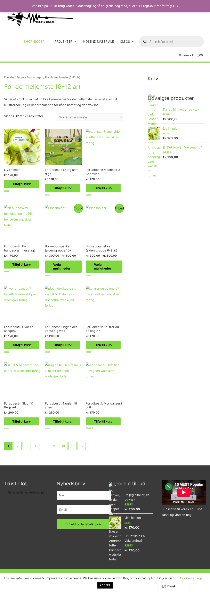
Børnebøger (34, 77)
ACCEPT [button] (105, 585)
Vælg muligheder (61, 267)
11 (72, 446)
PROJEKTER (63, 41)
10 (63, 446)
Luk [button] (175, 6)
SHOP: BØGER (34, 41)
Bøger (20, 77)
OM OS (125, 41)
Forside (9, 77)
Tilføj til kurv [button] (21, 184)
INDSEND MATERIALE (98, 41)
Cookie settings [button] (191, 578)
